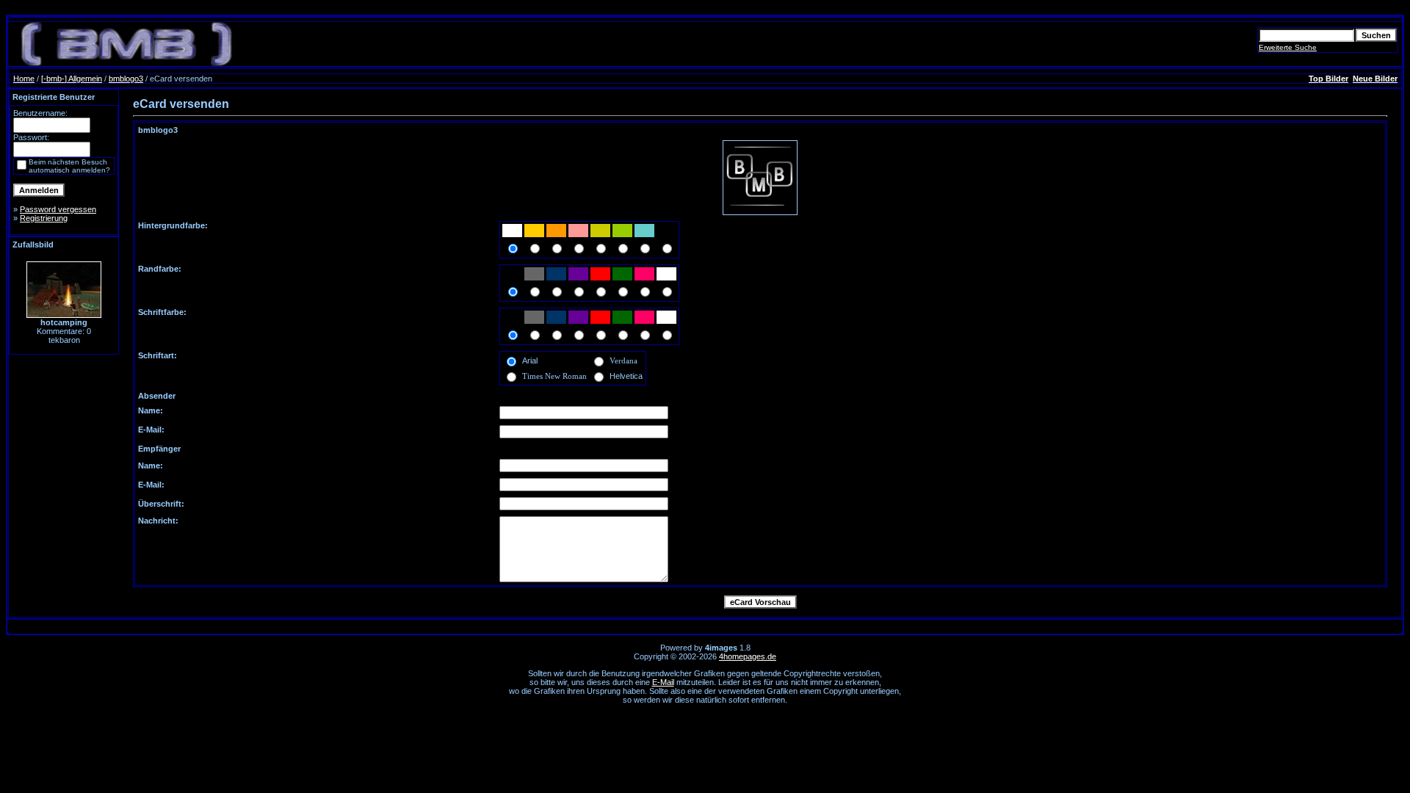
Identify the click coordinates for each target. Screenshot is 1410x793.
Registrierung (44, 218)
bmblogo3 (126, 78)
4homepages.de (747, 656)
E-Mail (663, 682)
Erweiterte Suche (1288, 47)
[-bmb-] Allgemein (71, 78)
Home (24, 78)
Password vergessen (58, 209)
